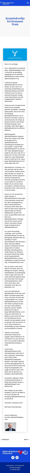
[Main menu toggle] (28, 3)
